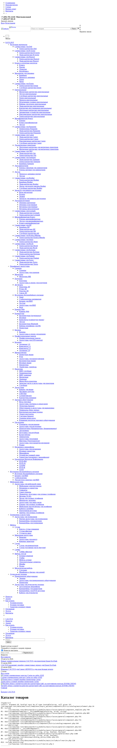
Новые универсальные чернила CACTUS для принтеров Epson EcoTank (29, 661)
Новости (8, 597)
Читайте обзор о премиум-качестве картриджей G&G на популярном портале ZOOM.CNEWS (37, 686)
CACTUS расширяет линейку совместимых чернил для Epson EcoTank (28, 665)
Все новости (6, 657)
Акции (8, 599)
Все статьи (5, 673)
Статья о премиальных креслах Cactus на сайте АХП (21, 677)
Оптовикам (9, 609)
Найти (8, 642)
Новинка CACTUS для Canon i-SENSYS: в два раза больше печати (27, 669)
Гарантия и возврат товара (20, 607)
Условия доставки (17, 605)
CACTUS (9, 619)
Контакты (9, 613)
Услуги (8, 611)
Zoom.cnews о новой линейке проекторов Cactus (20, 682)
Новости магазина (10, 650)
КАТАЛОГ (9, 42)
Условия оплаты (16, 603)
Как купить (9, 601)
